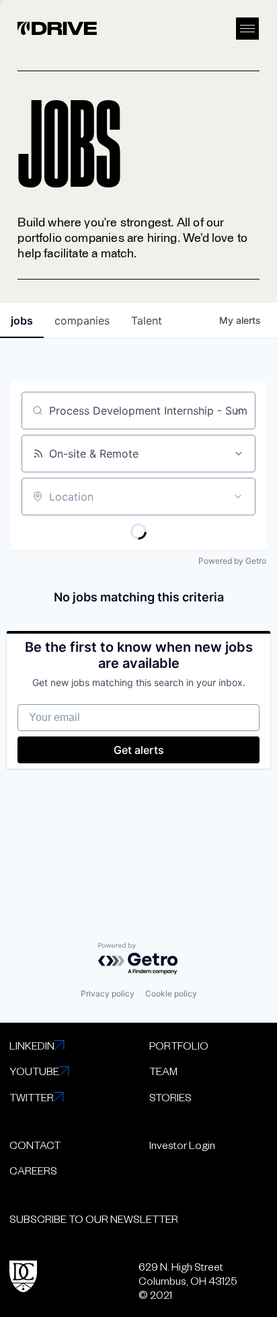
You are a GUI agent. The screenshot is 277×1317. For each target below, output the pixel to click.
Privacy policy (107, 993)
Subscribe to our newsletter (93, 1218)
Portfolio (178, 1045)
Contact (35, 1144)
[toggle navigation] (247, 28)
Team (163, 1070)
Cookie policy (171, 993)
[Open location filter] (238, 496)
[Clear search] (238, 410)
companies (82, 320)
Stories (170, 1097)
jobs (22, 320)
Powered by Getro (232, 561)
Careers (33, 1170)
